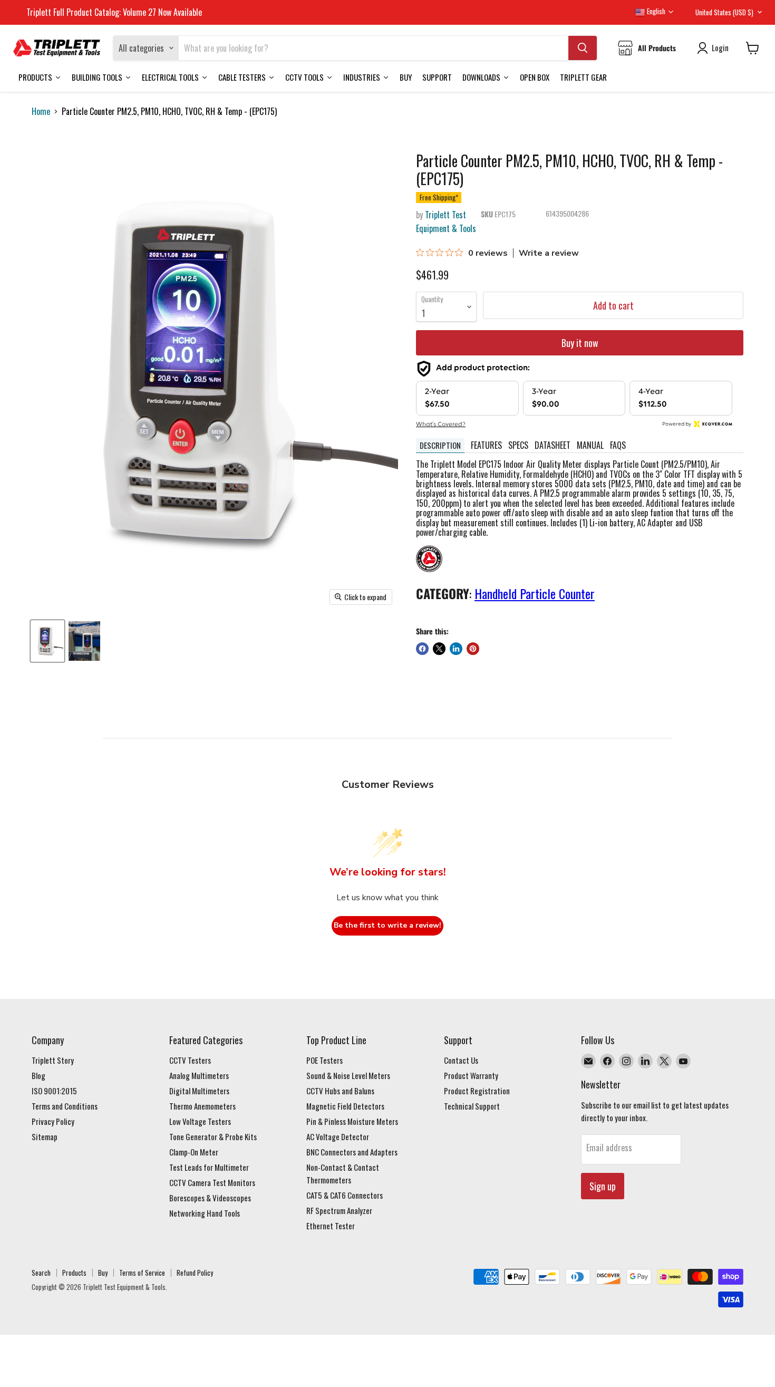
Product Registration (477, 1090)
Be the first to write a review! (387, 925)
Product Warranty (471, 1075)
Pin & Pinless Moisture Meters (352, 1121)
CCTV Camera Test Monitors (212, 1182)
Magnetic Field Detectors (345, 1106)
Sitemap (44, 1136)
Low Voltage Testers (200, 1121)
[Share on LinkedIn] (456, 648)
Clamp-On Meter (193, 1152)
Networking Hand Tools (204, 1213)
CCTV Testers (190, 1060)
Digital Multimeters (199, 1090)
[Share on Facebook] (422, 648)
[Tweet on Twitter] (439, 648)
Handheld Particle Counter (534, 593)
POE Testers (324, 1060)
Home (41, 111)
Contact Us (461, 1060)
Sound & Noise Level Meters (348, 1075)
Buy (103, 1272)
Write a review (549, 253)
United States (724, 12)
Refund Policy (195, 1272)
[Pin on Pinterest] (473, 648)
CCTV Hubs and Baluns (340, 1090)
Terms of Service (142, 1272)
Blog (38, 1075)
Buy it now (579, 343)
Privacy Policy (53, 1121)
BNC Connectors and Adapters (352, 1152)
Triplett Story (53, 1060)
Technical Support (472, 1106)
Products (74, 1272)
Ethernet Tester (330, 1225)
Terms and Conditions (65, 1106)
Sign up (602, 1186)
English (655, 11)
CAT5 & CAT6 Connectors (344, 1195)
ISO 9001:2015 (54, 1090)
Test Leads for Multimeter (209, 1167)
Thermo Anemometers (202, 1106)
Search (41, 1272)
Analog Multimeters (199, 1075)
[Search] (582, 48)
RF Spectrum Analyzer (339, 1210)
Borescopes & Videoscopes (210, 1197)
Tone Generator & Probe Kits (213, 1136)
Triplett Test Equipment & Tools (446, 221)
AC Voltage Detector (337, 1136)
